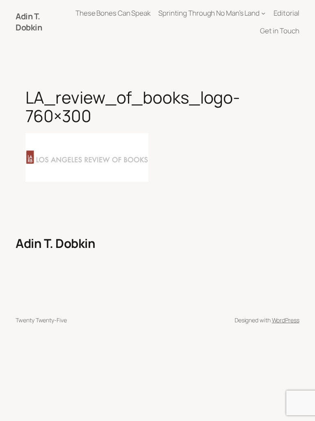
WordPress (285, 320)
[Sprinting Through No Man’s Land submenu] (263, 13)
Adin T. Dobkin (29, 22)
